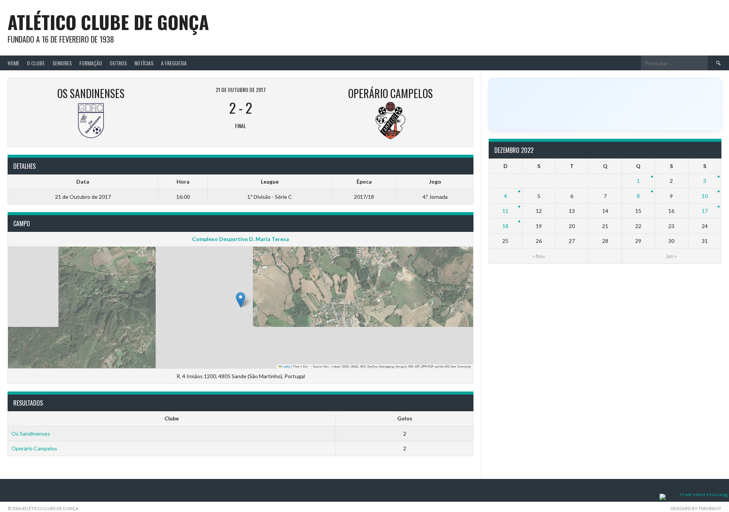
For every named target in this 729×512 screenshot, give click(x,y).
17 (705, 211)
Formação (90, 63)
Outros (118, 63)
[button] (240, 300)
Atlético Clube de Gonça (108, 21)
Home (13, 63)
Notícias (143, 63)
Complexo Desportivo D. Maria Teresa (240, 239)
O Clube (36, 63)
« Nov (538, 256)
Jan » (671, 256)
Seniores (62, 63)
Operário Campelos (34, 448)
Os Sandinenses (30, 433)
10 (705, 196)
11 (505, 211)
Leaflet (285, 366)
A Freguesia (174, 63)
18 (505, 226)
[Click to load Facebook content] (605, 104)
